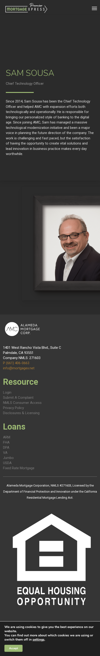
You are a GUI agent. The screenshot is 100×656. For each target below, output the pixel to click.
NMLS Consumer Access (22, 403)
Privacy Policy (13, 408)
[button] (94, 8)
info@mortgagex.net (18, 368)
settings (38, 640)
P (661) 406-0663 (16, 363)
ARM (6, 437)
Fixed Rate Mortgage (18, 468)
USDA (7, 463)
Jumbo (8, 458)
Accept (13, 648)
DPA (6, 447)
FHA (6, 442)
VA (5, 453)
